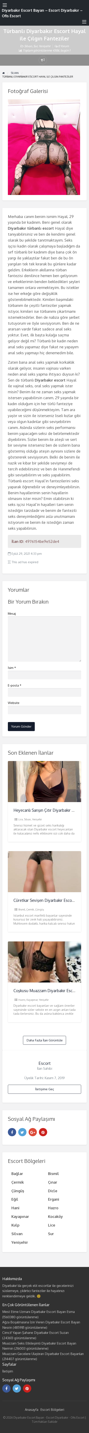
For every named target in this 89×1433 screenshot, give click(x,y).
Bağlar (17, 1173)
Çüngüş (39, 909)
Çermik (30, 909)
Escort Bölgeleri (52, 1410)
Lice (20, 819)
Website (13, 703)
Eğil (14, 1199)
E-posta (14, 685)
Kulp (15, 1225)
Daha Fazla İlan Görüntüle (44, 1040)
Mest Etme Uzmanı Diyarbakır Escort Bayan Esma (38, 1312)
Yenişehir (45, 46)
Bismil (21, 909)
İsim (12, 668)
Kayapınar (32, 999)
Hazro (21, 999)
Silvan (28, 46)
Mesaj (12, 614)
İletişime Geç (44, 1089)
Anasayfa (31, 1410)
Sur (35, 46)
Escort (44, 1063)
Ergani (53, 1199)
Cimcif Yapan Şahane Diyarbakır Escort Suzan (35, 1333)
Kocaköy (55, 1216)
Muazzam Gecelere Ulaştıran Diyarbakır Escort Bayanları (43, 1354)
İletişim (7, 1371)
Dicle (52, 1190)
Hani (15, 1207)
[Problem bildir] (43, 60)
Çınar (52, 1182)
